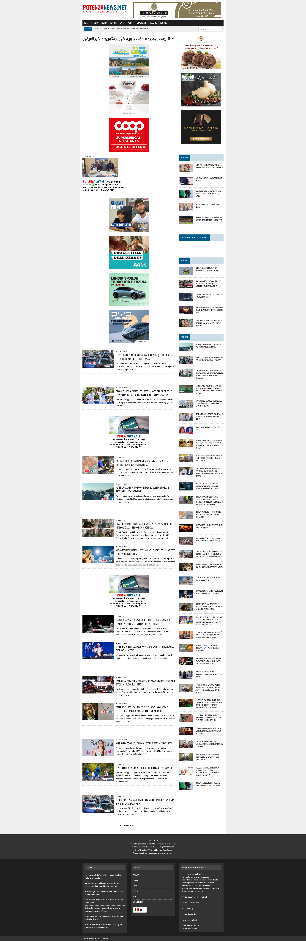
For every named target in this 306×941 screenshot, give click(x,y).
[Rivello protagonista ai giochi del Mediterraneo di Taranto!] (98, 779)
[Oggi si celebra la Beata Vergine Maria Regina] (186, 209)
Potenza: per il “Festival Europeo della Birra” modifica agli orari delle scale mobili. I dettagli (208, 757)
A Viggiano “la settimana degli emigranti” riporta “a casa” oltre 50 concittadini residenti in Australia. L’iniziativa (209, 634)
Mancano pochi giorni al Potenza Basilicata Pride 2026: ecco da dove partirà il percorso (209, 744)
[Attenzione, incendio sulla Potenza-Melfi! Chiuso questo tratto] (186, 299)
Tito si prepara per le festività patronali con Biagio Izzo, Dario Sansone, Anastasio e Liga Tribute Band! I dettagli (209, 661)
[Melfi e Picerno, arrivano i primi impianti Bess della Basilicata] (186, 583)
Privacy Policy (187, 908)
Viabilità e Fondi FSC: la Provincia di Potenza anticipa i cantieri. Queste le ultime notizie (207, 647)
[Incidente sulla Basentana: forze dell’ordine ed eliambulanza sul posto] (186, 273)
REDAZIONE (153, 23)
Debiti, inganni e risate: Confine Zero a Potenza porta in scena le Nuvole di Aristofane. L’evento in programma (208, 486)
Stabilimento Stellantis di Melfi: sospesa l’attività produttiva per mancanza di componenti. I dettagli (209, 403)
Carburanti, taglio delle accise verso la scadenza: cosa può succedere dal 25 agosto (208, 193)
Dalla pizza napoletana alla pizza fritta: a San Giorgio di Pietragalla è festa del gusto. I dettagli (209, 458)
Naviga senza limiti (189, 920)
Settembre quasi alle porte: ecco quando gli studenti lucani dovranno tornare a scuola (209, 416)
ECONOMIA (113, 23)
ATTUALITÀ (94, 23)
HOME (85, 23)
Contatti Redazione (190, 914)
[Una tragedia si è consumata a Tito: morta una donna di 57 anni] (186, 530)
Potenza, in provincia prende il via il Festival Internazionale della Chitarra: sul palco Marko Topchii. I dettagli (209, 606)
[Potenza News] (104, 8)
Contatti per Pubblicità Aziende (195, 897)
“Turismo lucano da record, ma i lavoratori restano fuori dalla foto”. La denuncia (209, 674)
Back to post (128, 825)
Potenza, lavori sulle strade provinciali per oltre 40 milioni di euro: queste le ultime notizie (208, 514)
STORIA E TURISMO (141, 23)
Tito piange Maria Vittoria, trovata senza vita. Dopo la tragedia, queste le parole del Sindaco (209, 310)
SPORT (122, 23)
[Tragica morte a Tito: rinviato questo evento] (186, 432)
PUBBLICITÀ (163, 23)
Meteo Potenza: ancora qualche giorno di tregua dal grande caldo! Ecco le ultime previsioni (209, 323)
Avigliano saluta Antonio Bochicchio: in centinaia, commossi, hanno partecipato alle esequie (208, 730)
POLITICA (104, 23)
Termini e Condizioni (190, 903)
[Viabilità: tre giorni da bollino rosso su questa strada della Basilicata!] (186, 349)
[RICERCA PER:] (210, 29)
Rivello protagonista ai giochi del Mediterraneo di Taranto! (144, 768)
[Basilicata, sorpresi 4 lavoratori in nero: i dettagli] (186, 183)
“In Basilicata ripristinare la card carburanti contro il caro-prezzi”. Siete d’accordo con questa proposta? (208, 717)
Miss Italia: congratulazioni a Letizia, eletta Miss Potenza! (144, 743)
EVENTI (130, 23)
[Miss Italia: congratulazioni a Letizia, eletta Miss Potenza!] (98, 754)
